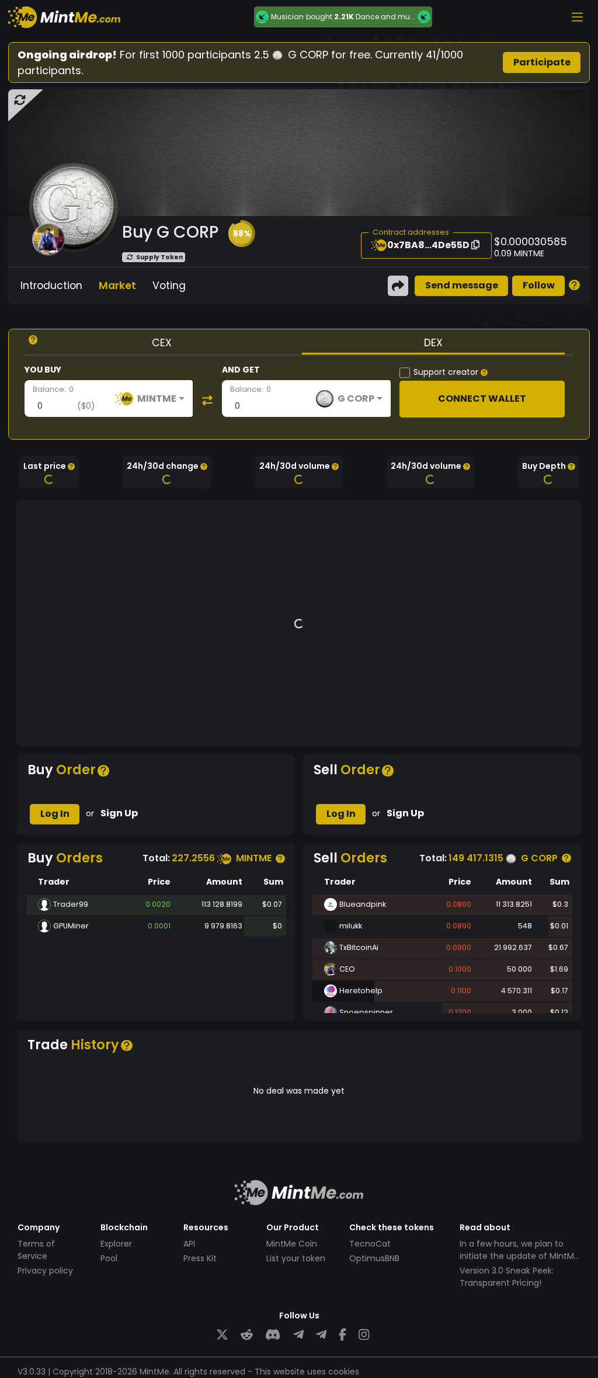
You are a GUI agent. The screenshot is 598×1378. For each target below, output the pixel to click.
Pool (108, 1258)
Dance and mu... (385, 17)
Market (117, 286)
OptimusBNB (374, 1258)
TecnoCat (370, 1244)
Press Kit (200, 1258)
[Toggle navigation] (577, 17)
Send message (461, 285)
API (189, 1244)
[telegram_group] (298, 1335)
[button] (242, 233)
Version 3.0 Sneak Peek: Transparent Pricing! (507, 1277)
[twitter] (222, 1335)
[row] (156, 905)
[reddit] (247, 1335)
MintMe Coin (291, 1244)
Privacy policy (45, 1270)
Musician (287, 17)
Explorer (116, 1244)
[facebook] (342, 1335)
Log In (54, 813)
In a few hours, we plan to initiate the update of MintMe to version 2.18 (519, 1256)
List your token (295, 1258)
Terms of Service (36, 1250)
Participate (542, 62)
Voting (169, 286)
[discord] (272, 1335)
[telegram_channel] (321, 1335)
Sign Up (119, 813)
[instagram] (364, 1335)
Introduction (51, 286)
